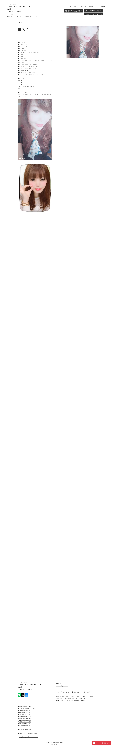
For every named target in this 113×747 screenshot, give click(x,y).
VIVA (30, 710)
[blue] (26, 695)
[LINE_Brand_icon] (19, 695)
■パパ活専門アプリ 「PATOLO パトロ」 (28, 737)
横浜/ (20, 714)
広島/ (20, 723)
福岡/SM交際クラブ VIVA (25, 725)
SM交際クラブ (25, 714)
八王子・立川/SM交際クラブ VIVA (27, 708)
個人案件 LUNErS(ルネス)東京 (26, 729)
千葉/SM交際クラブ (24, 710)
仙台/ (20, 720)
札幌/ (20, 718)
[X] (22, 695)
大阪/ (20, 721)
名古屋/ (20, 716)
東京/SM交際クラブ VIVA (25, 706)
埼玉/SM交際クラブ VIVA (25, 712)
